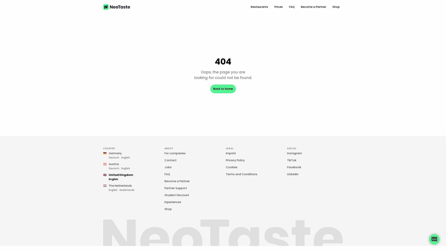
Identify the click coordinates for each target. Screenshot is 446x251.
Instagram (294, 153)
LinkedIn (292, 174)
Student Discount (176, 195)
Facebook (294, 167)
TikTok (291, 160)
